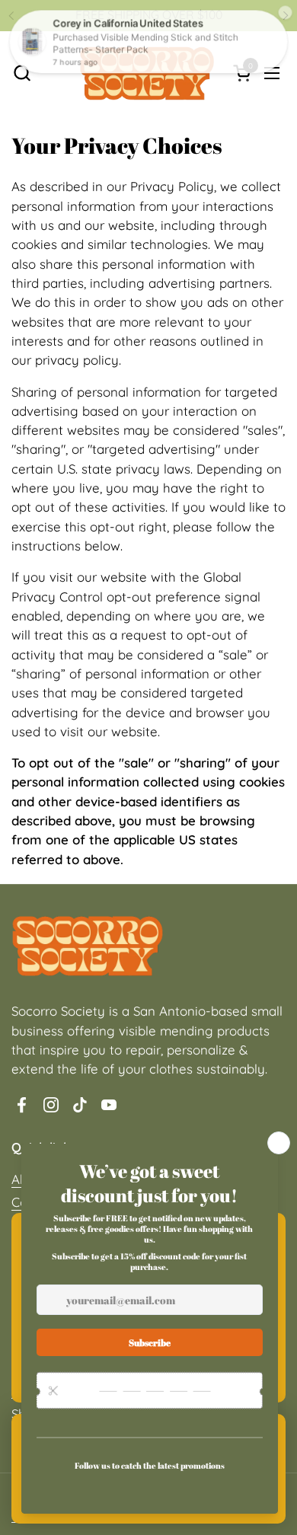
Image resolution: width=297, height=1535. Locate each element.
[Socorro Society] (147, 73)
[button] (21, 72)
